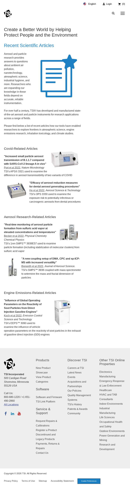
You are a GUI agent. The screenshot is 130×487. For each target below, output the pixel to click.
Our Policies (74, 390)
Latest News (74, 372)
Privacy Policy (11, 481)
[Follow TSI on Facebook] (5, 413)
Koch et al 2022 (13, 315)
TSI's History (75, 404)
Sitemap (43, 481)
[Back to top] (126, 483)
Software (42, 389)
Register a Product (46, 430)
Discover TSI (77, 360)
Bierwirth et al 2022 (32, 266)
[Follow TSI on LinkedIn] (12, 413)
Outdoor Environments (112, 431)
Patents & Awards (78, 409)
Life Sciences (107, 417)
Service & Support (43, 411)
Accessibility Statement (62, 481)
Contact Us (42, 453)
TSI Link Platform (45, 401)
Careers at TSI (76, 368)
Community (74, 413)
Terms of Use (28, 481)
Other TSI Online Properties (112, 362)
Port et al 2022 (12, 167)
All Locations (11, 404)
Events (71, 377)
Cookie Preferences (89, 481)
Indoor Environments (111, 403)
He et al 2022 (36, 190)
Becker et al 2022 (14, 236)
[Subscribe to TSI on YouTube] (19, 413)
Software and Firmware (49, 397)
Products (42, 360)
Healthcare (105, 390)
